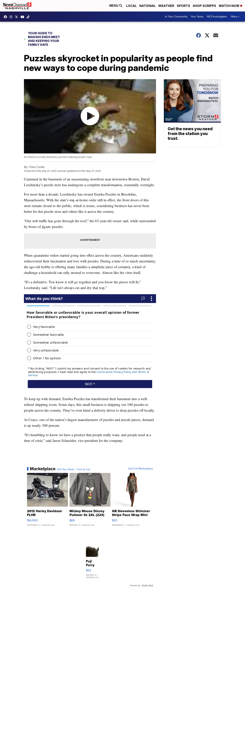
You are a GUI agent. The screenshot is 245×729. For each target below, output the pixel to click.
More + (235, 17)
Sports (183, 6)
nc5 (17, 16)
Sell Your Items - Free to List (73, 469)
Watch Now (229, 6)
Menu (114, 5)
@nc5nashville (29, 16)
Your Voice (197, 17)
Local (131, 6)
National (147, 6)
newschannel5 (6, 16)
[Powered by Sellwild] (147, 585)
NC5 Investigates (217, 17)
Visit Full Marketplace (140, 468)
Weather (166, 6)
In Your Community (176, 17)
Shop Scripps (204, 6)
